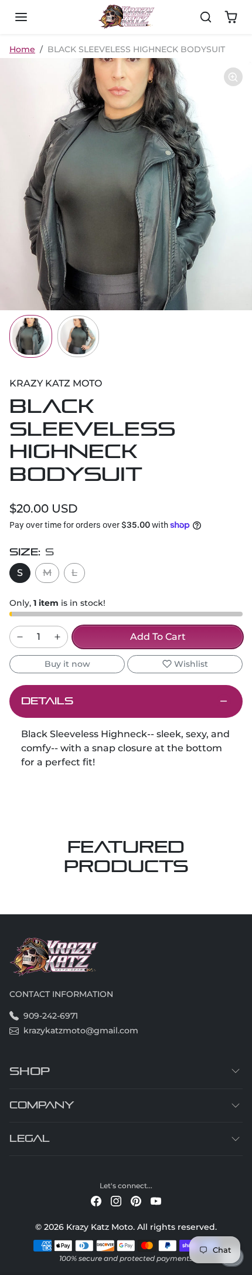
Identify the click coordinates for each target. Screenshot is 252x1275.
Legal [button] (29, 1138)
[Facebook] (96, 1201)
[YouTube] (156, 1201)
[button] (33, 17)
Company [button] (41, 1105)
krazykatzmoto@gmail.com (80, 1030)
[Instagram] (116, 1201)
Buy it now (67, 664)
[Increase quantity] (57, 637)
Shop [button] (29, 1071)
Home (22, 49)
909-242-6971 (50, 1015)
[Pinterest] (136, 1201)
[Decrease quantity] (19, 637)
